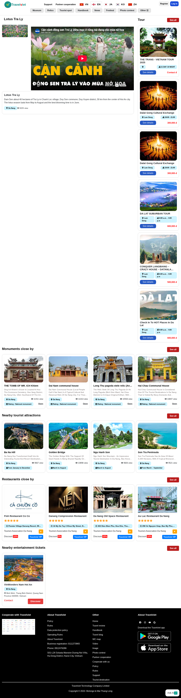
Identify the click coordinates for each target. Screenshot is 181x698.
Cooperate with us (101, 662)
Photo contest (98, 653)
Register (164, 4)
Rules (50, 626)
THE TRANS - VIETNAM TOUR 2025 (157, 61)
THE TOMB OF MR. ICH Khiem (21, 385)
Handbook (97, 630)
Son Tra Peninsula (148, 452)
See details (148, 72)
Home (95, 621)
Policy (50, 621)
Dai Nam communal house (64, 385)
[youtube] (150, 622)
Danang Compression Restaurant (68, 516)
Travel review (98, 626)
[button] (15, 31)
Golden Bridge (57, 452)
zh (135, 4)
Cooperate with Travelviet (16, 615)
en (98, 4)
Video (95, 644)
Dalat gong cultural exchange (157, 113)
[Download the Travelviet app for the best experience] (154, 637)
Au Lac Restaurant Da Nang (153, 516)
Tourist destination (101, 680)
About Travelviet (55, 639)
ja (110, 4)
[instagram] (145, 622)
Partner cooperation (66, 4)
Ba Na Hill (9, 452)
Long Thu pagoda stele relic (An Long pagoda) (111, 385)
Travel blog (97, 635)
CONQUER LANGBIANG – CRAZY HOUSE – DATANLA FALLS (155, 268)
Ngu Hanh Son (101, 452)
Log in (174, 4)
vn (86, 4)
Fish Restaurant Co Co (17, 516)
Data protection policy (57, 630)
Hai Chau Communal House (153, 385)
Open (40, 404)
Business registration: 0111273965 (63, 644)
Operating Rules (55, 635)
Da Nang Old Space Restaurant (111, 516)
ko (122, 4)
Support (48, 4)
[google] (154, 622)
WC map (96, 639)
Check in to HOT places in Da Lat (157, 324)
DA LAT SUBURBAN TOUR (155, 213)
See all (173, 20)
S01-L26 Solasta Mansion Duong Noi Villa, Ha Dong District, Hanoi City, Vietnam (67, 654)
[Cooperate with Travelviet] (18, 627)
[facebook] (140, 622)
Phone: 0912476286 (57, 648)
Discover (35, 601)
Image (95, 648)
